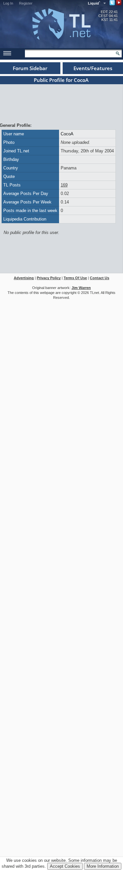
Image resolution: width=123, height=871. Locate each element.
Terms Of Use (75, 278)
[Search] (117, 53)
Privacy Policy (49, 278)
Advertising (24, 278)
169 (64, 185)
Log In (8, 3)
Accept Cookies (65, 866)
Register (25, 3)
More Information (103, 866)
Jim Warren (81, 288)
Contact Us (99, 278)
